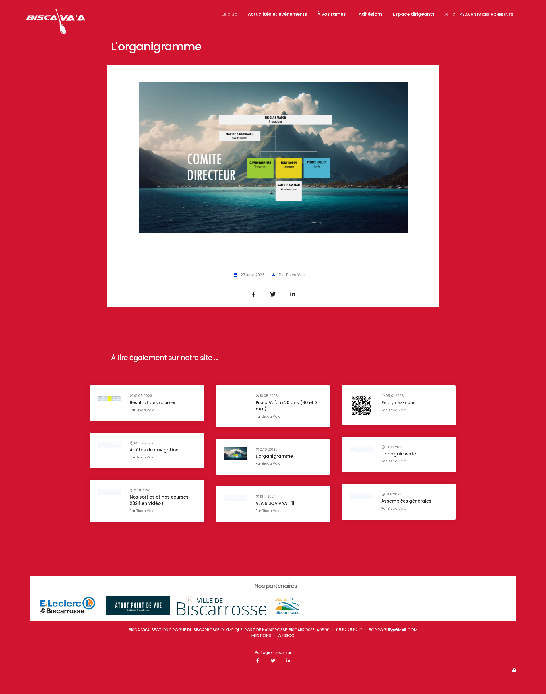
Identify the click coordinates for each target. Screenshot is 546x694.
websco (286, 635)
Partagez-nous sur (273, 652)
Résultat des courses (153, 403)
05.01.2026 (394, 396)
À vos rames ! (332, 14)
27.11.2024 (141, 490)
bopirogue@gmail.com (393, 630)
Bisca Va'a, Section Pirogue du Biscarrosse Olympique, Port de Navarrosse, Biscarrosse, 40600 (229, 630)
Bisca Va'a (296, 275)
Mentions (261, 635)
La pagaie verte (398, 454)
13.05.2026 (268, 396)
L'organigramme (274, 456)
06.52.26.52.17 (349, 630)
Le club (229, 14)
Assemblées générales (406, 501)
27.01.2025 (268, 449)
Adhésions (371, 14)
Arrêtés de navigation (154, 450)
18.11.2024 (393, 494)
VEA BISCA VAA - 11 (275, 503)
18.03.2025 (394, 447)
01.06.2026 (142, 396)
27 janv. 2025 (252, 275)
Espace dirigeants (414, 14)
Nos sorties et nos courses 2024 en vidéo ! (159, 500)
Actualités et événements (277, 14)
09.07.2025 (143, 443)
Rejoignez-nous (398, 403)
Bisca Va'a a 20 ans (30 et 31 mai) (287, 406)
